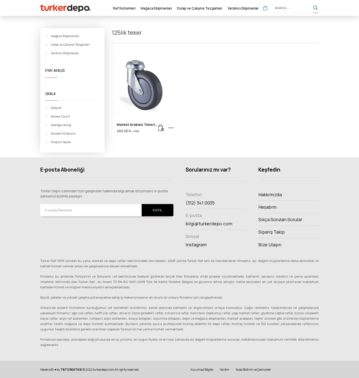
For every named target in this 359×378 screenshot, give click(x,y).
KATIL (158, 210)
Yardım (224, 369)
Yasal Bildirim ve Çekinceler (253, 369)
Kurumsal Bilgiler (202, 369)
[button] (161, 128)
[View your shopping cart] (265, 8)
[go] (315, 8)
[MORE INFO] (171, 128)
